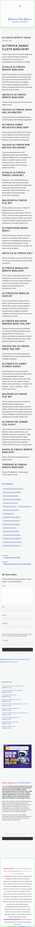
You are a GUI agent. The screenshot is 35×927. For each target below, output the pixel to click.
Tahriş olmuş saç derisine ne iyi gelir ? (11, 699)
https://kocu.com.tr (24, 659)
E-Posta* (4, 615)
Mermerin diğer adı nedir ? (9, 726)
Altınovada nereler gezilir (9, 506)
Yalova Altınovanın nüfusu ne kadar (12, 542)
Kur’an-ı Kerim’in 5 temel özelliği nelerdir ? (13, 686)
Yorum (3, 586)
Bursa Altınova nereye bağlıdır (10, 531)
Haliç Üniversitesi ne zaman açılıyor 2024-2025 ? (14, 704)
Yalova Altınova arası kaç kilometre (12, 538)
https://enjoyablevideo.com (9, 659)
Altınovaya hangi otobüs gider (10, 510)
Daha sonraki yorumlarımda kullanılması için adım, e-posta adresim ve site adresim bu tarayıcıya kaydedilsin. (17, 635)
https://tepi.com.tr (5, 662)
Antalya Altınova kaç (8, 513)
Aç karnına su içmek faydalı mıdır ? (11, 717)
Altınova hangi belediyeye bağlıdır (12, 492)
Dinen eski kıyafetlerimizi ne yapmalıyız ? (12, 690)
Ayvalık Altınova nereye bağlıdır (11, 524)
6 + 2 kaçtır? (5, 640)
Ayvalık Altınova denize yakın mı (11, 521)
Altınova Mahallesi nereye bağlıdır (12, 499)
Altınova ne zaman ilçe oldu (10, 503)
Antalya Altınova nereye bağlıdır (11, 517)
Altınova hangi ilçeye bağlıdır (10, 496)
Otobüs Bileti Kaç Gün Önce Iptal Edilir (17, 564)
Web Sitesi (5, 623)
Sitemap (14, 662)
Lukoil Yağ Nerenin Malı (12, 557)
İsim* (3, 607)
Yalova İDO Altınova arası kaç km (11, 545)
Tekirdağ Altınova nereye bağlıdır (11, 535)
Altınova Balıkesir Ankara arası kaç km (12, 489)
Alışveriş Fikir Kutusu (19, 19)
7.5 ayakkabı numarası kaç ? (9, 695)
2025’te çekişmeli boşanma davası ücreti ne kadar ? (15, 713)
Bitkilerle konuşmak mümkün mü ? (11, 708)
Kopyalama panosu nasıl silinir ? (10, 722)
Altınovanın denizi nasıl (25, 506)
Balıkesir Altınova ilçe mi (9, 528)
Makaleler (9, 484)
